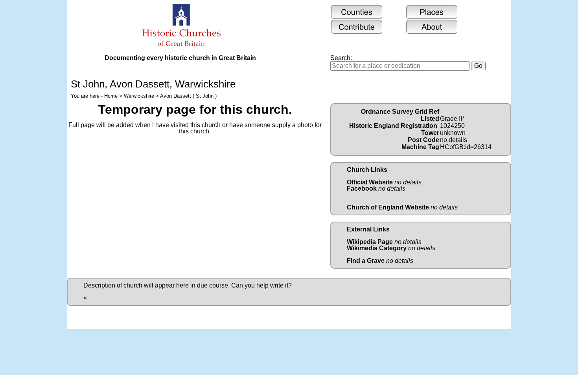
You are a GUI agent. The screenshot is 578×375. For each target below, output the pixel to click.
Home (111, 96)
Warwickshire (139, 96)
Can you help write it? (261, 285)
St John (88, 83)
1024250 (452, 125)
